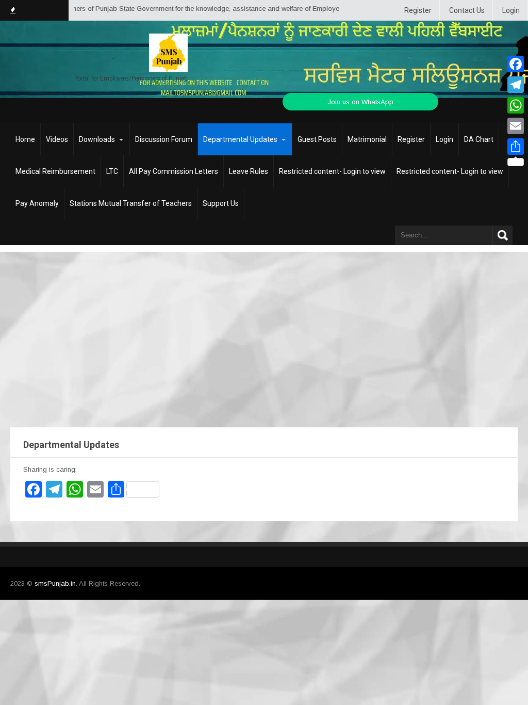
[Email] (515, 126)
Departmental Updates (240, 139)
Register (418, 10)
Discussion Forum (163, 139)
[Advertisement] (264, 329)
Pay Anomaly (37, 203)
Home (25, 139)
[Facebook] (515, 64)
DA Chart (478, 139)
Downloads (97, 139)
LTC (112, 171)
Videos (57, 139)
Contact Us (467, 10)
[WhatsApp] (515, 105)
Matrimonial (367, 139)
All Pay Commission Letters (173, 171)
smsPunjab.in (55, 583)
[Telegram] (515, 84)
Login (511, 10)
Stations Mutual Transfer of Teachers (131, 203)
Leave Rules (248, 171)
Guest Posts (317, 139)
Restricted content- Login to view (332, 171)
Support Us (221, 203)
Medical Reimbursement (55, 171)
